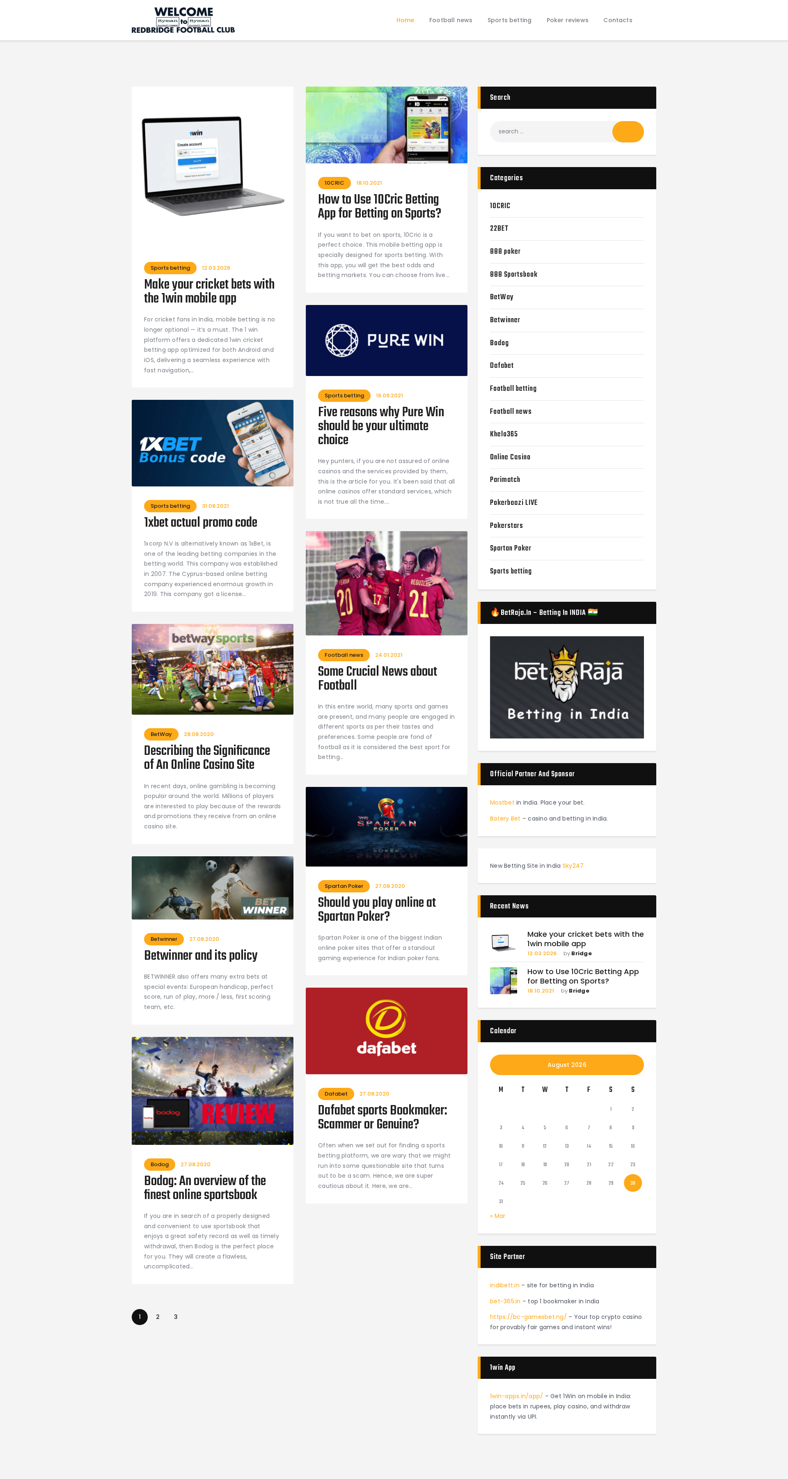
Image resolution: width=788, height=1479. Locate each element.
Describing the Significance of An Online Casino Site (207, 759)
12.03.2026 (216, 268)
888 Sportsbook (514, 275)
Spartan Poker (344, 886)
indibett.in (505, 1285)
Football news (344, 655)
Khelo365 (504, 434)
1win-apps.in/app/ (516, 1396)
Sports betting (170, 268)
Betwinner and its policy (201, 956)
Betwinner (164, 939)
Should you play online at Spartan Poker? (377, 910)
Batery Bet (505, 818)
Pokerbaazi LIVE (514, 503)
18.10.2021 (369, 183)
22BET (499, 229)
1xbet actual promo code (200, 523)
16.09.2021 (389, 395)
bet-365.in (505, 1301)
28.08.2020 (199, 734)
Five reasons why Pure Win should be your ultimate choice (381, 427)
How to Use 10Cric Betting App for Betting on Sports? (379, 207)
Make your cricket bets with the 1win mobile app (209, 292)
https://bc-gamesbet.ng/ (528, 1317)
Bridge (581, 953)
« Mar (497, 1216)
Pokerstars (506, 526)
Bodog (160, 1164)
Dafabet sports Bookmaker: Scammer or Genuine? (382, 1118)
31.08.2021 (215, 506)
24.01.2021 (389, 655)
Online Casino (510, 457)
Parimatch (505, 480)
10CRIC (334, 183)
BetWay (161, 734)
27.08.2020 (390, 886)
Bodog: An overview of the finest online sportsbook (205, 1189)
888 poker (505, 252)
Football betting (513, 389)
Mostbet (502, 802)
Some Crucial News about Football (377, 679)
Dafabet (336, 1094)
